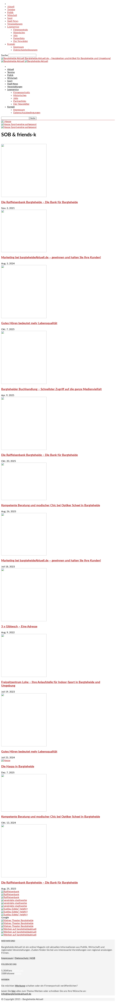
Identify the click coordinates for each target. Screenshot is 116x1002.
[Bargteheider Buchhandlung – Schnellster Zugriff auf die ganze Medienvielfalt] (24, 383)
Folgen (17, 973)
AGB (32, 958)
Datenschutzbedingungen (25, 50)
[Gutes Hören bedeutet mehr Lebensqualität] (24, 317)
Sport (9, 18)
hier (13, 991)
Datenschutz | (22, 958)
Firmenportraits (20, 29)
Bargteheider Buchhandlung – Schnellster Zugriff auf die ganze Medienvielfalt (51, 389)
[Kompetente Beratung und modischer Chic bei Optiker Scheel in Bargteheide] (24, 499)
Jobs (15, 35)
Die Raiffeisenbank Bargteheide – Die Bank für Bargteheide (39, 202)
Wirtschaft (12, 15)
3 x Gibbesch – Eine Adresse (19, 626)
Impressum (18, 47)
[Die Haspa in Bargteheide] (5, 760)
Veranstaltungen (15, 24)
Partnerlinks (19, 38)
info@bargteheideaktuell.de (16, 994)
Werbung (20, 986)
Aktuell (10, 6)
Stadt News (12, 21)
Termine (11, 9)
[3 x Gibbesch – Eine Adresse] (24, 620)
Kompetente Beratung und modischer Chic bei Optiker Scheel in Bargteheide (50, 505)
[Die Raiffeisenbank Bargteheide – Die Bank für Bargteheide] (24, 196)
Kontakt (11, 44)
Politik (10, 12)
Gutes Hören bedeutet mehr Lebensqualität (29, 323)
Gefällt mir (17, 970)
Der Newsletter (20, 41)
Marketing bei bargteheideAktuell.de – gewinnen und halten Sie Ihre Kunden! (51, 257)
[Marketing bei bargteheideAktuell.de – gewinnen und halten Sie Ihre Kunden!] (24, 251)
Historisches (19, 32)
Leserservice (13, 26)
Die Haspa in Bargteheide (17, 766)
